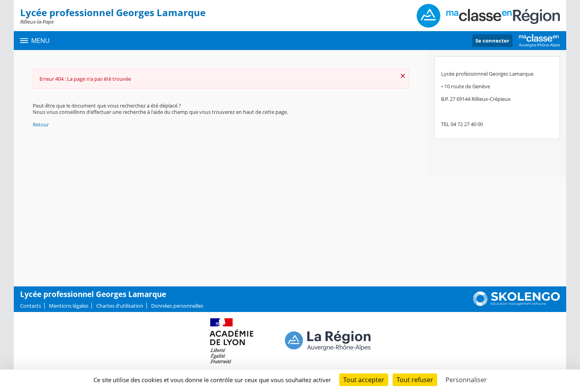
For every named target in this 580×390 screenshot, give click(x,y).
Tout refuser (415, 379)
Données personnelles (177, 306)
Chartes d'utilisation (119, 306)
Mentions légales (68, 306)
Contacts (30, 306)
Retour (41, 124)
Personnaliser (466, 379)
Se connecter (492, 40)
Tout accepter (363, 379)
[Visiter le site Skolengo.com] (516, 304)
